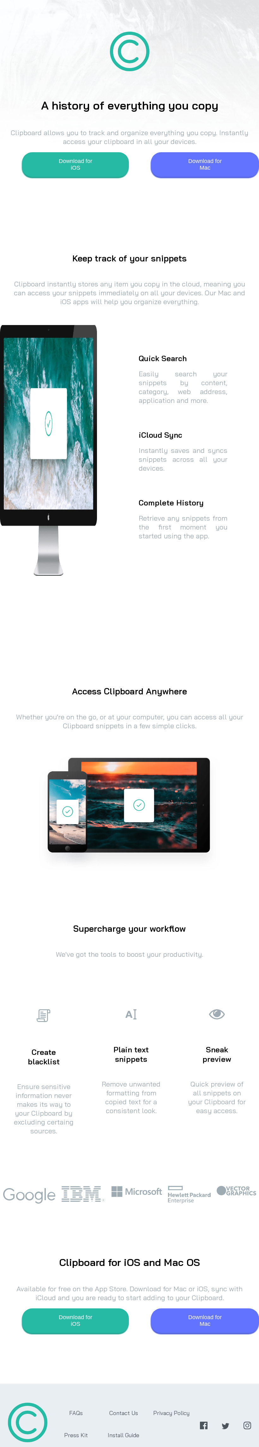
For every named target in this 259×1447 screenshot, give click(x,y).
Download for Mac (205, 164)
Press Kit (76, 1435)
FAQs (76, 1413)
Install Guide (123, 1435)
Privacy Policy (171, 1413)
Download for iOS (75, 164)
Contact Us (123, 1413)
